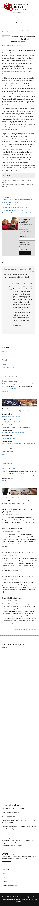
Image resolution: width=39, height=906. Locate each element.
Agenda (4, 364)
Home (3, 30)
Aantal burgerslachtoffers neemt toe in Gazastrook (18, 213)
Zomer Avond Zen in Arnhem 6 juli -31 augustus (16, 411)
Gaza (27, 184)
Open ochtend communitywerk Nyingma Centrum (16, 427)
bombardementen (11, 184)
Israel (7, 186)
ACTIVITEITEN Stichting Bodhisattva (13, 433)
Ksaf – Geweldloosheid (8, 816)
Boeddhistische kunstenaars (19, 469)
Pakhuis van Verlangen (10, 497)
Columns (4, 881)
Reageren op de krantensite (9, 885)
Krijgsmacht (15, 180)
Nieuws (9, 30)
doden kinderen (20, 184)
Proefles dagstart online (8, 438)
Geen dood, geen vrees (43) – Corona (13, 808)
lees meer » (5, 480)
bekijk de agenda (7, 454)
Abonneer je (13, 381)
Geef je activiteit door (8, 368)
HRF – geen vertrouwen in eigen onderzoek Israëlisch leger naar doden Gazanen (19, 821)
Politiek (4, 182)
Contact (4, 873)
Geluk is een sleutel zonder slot (11, 812)
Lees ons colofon (7, 861)
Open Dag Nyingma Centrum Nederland (13, 422)
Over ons (4, 877)
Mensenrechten (24, 180)
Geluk (10, 180)
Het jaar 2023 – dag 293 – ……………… (15, 205)
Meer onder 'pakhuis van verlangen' (25, 629)
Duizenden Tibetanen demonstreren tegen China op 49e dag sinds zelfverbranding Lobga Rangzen (19, 827)
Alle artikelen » (6, 352)
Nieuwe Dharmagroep (8, 451)
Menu (21, 22)
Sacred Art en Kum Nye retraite (11, 416)
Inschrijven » (12, 388)
